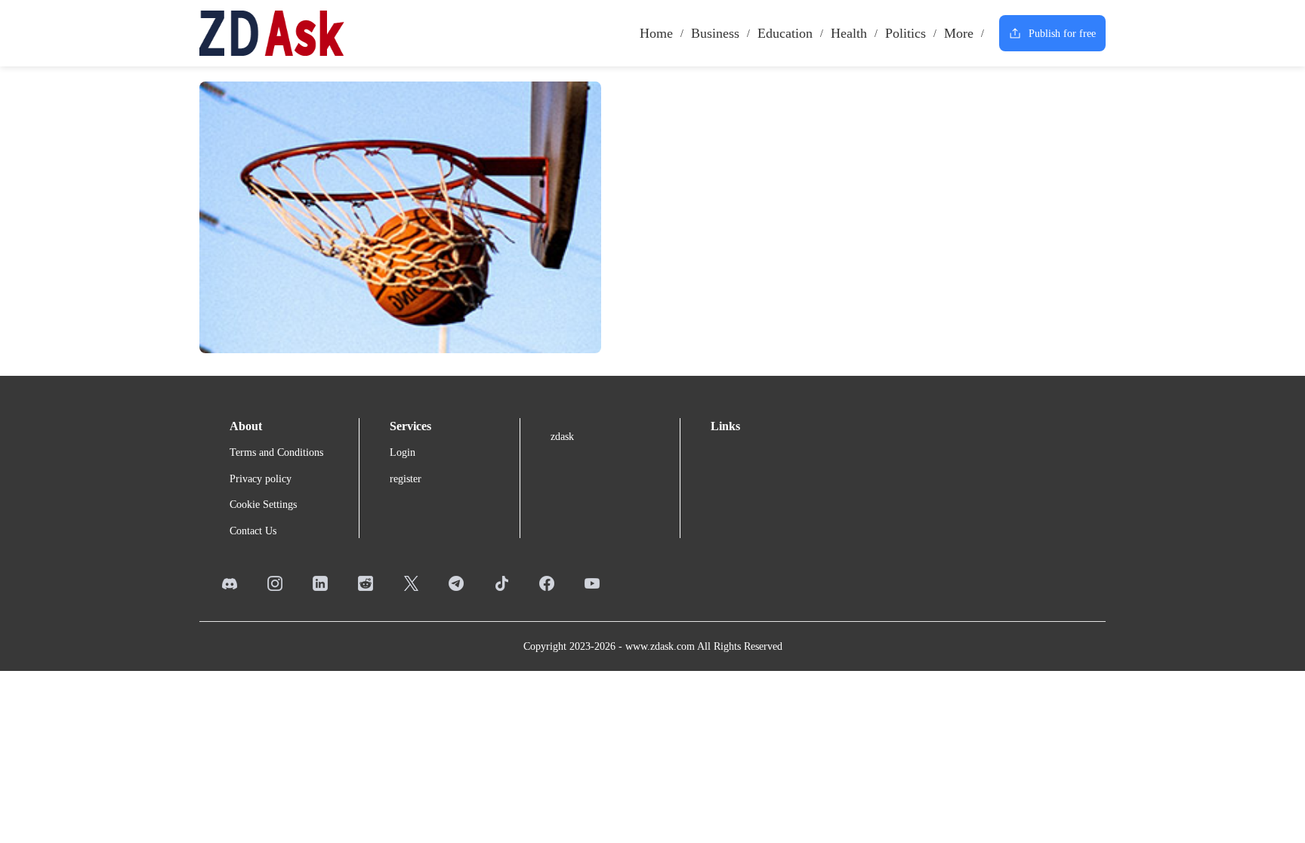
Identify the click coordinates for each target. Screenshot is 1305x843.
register (405, 479)
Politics (905, 33)
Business (715, 33)
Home (656, 33)
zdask (562, 436)
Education (785, 33)
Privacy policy (261, 479)
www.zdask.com (660, 646)
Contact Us (253, 531)
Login (402, 452)
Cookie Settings (263, 504)
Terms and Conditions (276, 452)
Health (849, 33)
